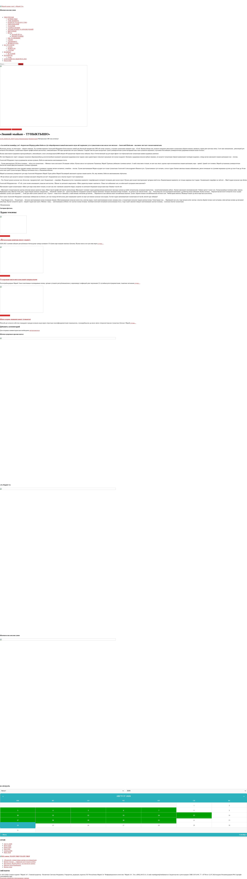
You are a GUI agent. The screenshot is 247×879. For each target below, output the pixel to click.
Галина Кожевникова (21, 139)
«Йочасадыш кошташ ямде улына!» (15, 240)
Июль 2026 (7, 845)
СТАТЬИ (11, 50)
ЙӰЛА (10, 33)
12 (88, 815)
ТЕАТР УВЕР (25, 856)
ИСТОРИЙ (11, 54)
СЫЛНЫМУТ (12, 41)
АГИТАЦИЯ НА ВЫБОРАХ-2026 (15, 59)
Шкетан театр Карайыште (12, 865)
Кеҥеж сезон (8, 867)
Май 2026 (7, 849)
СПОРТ (10, 40)
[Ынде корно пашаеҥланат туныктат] (123, 299)
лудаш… (101, 243)
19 (88, 820)
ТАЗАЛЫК (11, 26)
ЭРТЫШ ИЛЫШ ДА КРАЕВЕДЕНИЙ (20, 29)
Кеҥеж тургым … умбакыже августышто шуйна (20, 862)
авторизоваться (34, 330)
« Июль (4, 834)
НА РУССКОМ (9, 45)
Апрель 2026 (8, 851)
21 (159, 820)
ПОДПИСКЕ (8, 55)
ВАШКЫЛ (7, 52)
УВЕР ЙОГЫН (9, 17)
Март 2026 (7, 852)
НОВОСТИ (11, 48)
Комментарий (33, 139)
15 (194, 815)
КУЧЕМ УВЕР (12, 19)
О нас (9, 57)
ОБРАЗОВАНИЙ (13, 24)
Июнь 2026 (7, 847)
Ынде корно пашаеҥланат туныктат (15, 319)
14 (159, 815)
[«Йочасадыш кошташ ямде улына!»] (123, 225)
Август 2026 (123, 796)
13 (123, 815)
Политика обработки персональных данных (14, 878)
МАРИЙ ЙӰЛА (17, 34)
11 (53, 815)
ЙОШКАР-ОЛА (13, 43)
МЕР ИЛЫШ (12, 31)
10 (18, 815)
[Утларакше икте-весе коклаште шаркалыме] (123, 259)
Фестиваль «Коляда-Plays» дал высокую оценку (19, 863)
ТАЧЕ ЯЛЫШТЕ (13, 21)
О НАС (10, 47)
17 (18, 820)
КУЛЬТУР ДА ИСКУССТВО (17, 22)
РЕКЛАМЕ (7, 60)
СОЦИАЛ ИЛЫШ (14, 27)
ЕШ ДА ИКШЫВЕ (14, 38)
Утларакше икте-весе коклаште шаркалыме (18, 279)
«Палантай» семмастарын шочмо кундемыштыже (20, 860)
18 (53, 820)
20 (123, 820)
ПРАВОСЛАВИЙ (17, 36)
